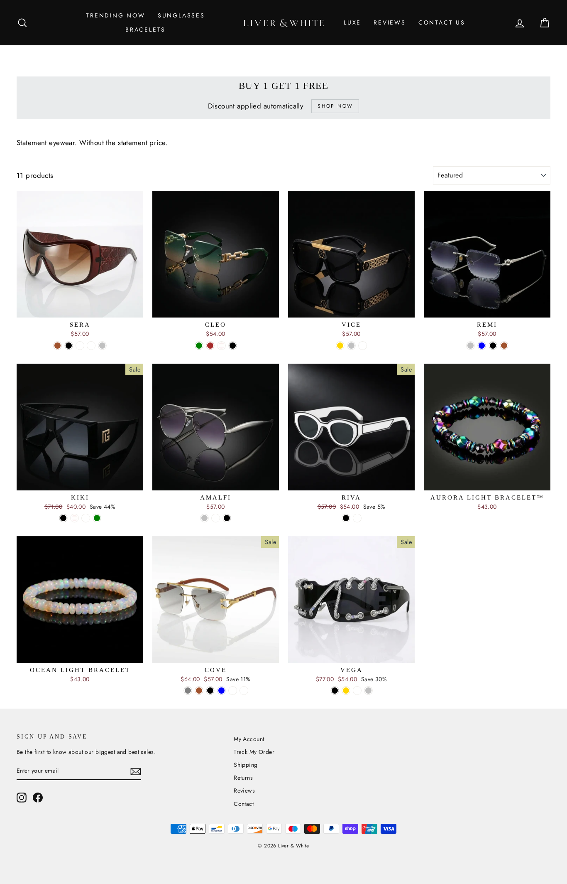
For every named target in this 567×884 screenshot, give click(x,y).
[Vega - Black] (335, 690)
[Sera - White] (80, 346)
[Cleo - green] (199, 346)
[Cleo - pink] (221, 346)
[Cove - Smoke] (244, 690)
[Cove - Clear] (233, 690)
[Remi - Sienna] (504, 346)
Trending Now (115, 15)
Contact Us (441, 22)
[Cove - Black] (210, 690)
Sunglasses (181, 15)
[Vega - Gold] (346, 690)
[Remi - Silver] (470, 346)
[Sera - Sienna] (57, 346)
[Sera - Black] (69, 346)
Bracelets (145, 29)
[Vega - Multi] (357, 690)
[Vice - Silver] (351, 346)
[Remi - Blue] (482, 346)
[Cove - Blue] (221, 690)
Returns (243, 777)
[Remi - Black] (493, 346)
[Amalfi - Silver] (204, 518)
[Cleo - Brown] (210, 346)
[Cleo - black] (233, 346)
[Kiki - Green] (97, 518)
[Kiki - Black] (63, 518)
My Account (249, 739)
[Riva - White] (357, 518)
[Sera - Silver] (102, 346)
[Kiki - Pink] (74, 518)
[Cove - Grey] (188, 690)
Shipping (245, 765)
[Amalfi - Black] (227, 518)
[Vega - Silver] (368, 690)
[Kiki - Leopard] (86, 518)
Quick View (80, 308)
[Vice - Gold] (340, 346)
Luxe (352, 22)
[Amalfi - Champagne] (216, 518)
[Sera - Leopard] (91, 346)
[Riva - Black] (346, 518)
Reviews (390, 22)
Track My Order (254, 752)
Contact (244, 804)
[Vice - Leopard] (363, 346)
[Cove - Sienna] (199, 690)
